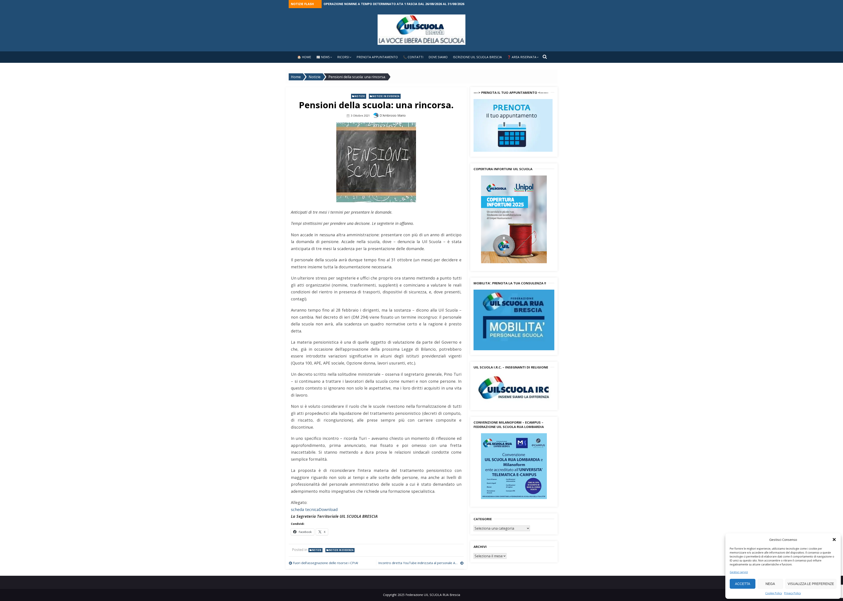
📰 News (323, 57)
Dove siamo (438, 57)
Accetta (742, 584)
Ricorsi (343, 57)
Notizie (360, 96)
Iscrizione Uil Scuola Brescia (477, 57)
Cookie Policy (773, 593)
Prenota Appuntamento (377, 57)
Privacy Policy (792, 593)
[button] (834, 539)
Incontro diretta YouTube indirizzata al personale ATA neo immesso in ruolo (420, 563)
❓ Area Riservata (521, 57)
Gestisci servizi (739, 572)
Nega (770, 584)
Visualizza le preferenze (811, 584)
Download (328, 509)
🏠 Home (304, 57)
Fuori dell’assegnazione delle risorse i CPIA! (325, 563)
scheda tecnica (305, 509)
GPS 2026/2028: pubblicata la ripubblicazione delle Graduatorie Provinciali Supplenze (398, 4)
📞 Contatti (413, 57)
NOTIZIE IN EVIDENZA (385, 96)
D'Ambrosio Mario (393, 115)
